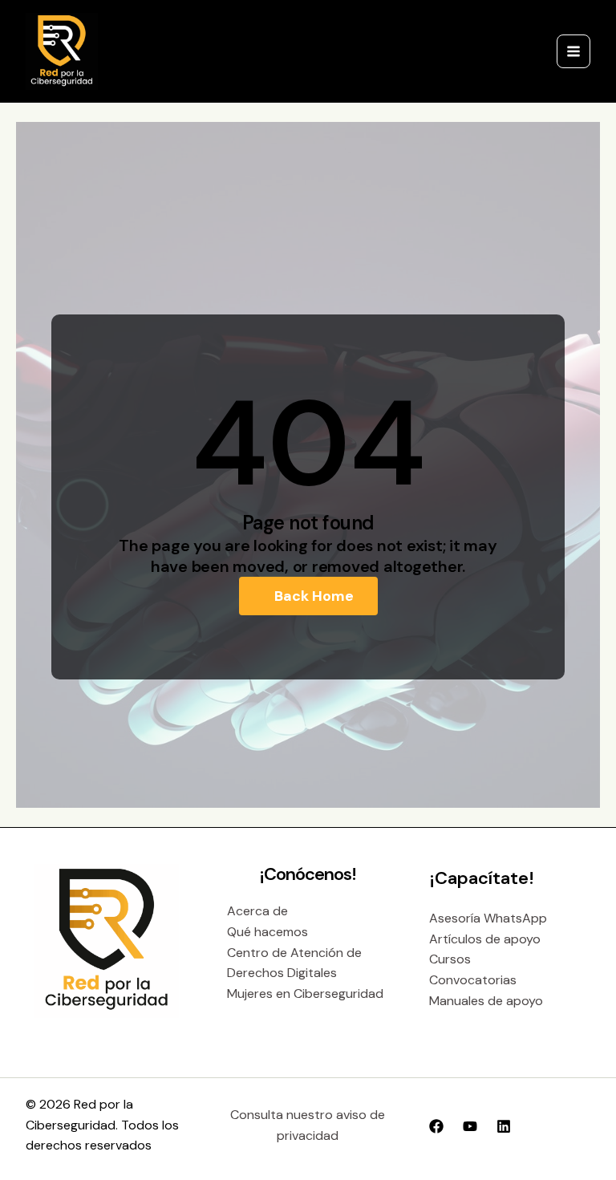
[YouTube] (470, 1126)
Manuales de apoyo (486, 1000)
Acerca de (257, 910)
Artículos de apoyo (485, 939)
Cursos (450, 959)
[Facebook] (436, 1126)
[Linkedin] (503, 1126)
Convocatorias (473, 979)
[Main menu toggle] (573, 51)
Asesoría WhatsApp (488, 918)
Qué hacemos (267, 931)
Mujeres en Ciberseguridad (305, 993)
